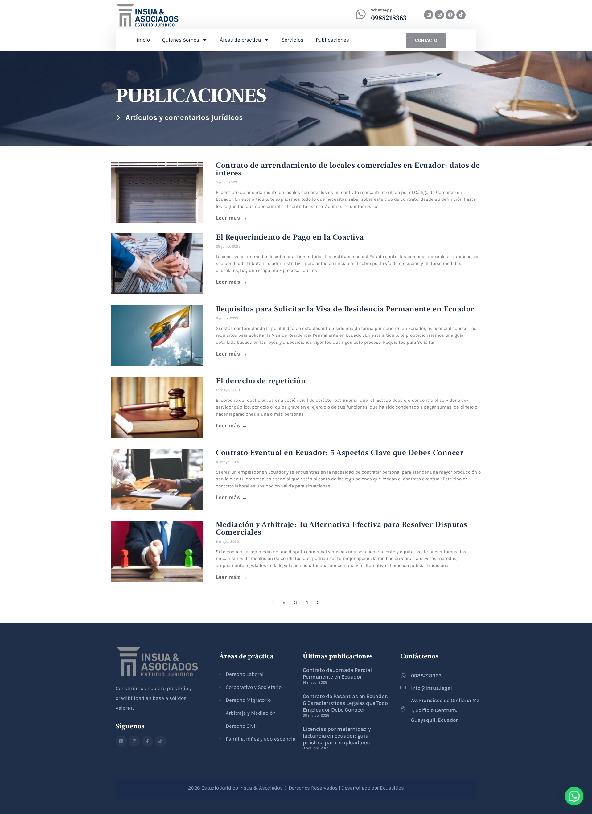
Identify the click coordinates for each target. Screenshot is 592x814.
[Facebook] (450, 14)
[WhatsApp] (360, 14)
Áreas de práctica (240, 40)
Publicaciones (332, 40)
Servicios (292, 40)
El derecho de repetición (261, 381)
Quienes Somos (180, 40)
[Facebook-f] (147, 741)
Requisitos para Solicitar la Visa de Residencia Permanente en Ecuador (345, 309)
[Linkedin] (428, 14)
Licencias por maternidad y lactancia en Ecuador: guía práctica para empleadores (337, 736)
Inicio (143, 40)
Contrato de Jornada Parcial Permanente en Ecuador (337, 673)
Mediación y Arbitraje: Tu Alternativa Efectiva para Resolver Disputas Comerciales (341, 528)
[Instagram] (439, 14)
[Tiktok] (461, 14)
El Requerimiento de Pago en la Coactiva (290, 237)
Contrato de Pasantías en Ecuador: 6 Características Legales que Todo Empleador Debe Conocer (345, 703)
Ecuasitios (392, 788)
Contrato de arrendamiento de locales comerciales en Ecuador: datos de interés (348, 169)
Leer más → (231, 217)
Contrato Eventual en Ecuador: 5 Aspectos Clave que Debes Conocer (339, 453)
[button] (574, 796)
